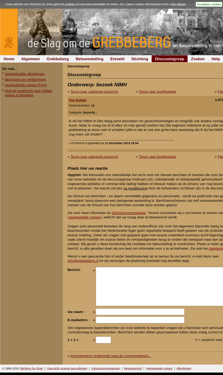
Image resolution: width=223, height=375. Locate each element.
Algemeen (30, 59)
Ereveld (117, 59)
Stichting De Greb (31, 368)
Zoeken (198, 59)
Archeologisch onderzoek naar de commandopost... (110, 356)
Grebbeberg (58, 59)
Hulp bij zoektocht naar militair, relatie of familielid (29, 93)
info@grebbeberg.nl (83, 260)
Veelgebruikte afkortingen (25, 74)
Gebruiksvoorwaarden (129, 213)
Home (9, 59)
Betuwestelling (90, 59)
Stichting (139, 59)
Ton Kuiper (78, 100)
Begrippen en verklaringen (25, 79)
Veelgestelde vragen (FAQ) (26, 85)
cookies (70, 4)
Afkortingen (183, 368)
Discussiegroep (169, 59)
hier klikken (178, 4)
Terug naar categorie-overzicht (94, 91)
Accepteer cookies (209, 4)
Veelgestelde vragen (159, 368)
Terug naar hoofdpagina (157, 91)
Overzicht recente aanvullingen (67, 368)
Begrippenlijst (133, 368)
